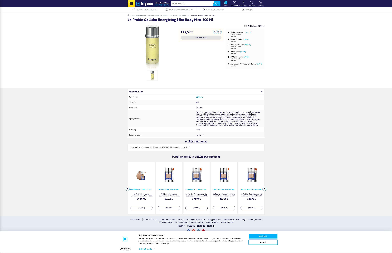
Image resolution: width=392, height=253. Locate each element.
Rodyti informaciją (145, 249)
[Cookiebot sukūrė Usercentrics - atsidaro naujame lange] (125, 249)
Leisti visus (263, 236)
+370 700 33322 (162, 2)
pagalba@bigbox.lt (162, 5)
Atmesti (263, 242)
